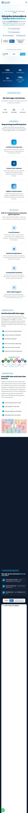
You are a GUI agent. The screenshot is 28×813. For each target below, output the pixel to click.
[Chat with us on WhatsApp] (3, 810)
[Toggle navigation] (26, 2)
